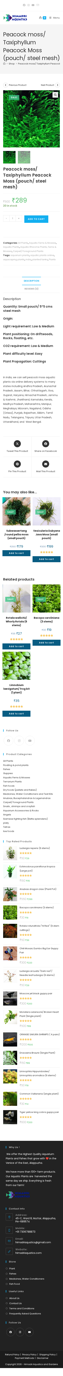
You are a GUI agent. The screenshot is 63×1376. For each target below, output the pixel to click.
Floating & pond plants (16, 765)
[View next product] (57, 85)
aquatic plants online (42, 255)
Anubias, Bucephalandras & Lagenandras (27, 798)
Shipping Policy (47, 1354)
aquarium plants (19, 255)
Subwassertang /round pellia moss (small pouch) (16, 534)
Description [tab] (31, 280)
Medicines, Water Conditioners (26, 1278)
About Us (14, 1298)
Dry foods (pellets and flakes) (20, 790)
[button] (55, 95)
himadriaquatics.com (28, 1253)
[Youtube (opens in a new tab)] (33, 5)
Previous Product (17, 85)
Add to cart (36, 219)
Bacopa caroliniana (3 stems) (46, 619)
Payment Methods (24, 1358)
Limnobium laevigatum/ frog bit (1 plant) (16, 688)
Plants (52, 259)
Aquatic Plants (11, 247)
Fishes (6, 769)
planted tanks (40, 259)
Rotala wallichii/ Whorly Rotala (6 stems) (16, 621)
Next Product (47, 85)
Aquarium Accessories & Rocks (21, 810)
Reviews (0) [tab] (31, 288)
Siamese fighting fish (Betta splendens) (25, 819)
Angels (7, 814)
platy (6, 823)
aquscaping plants (13, 259)
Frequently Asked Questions (25, 1313)
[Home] (4, 63)
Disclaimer (42, 1358)
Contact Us (15, 1303)
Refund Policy (12, 1354)
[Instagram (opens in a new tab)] (28, 5)
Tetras (6, 827)
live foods (8, 831)
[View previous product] (5, 85)
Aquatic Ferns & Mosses (42, 243)
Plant (12, 1268)
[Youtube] (30, 740)
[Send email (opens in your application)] (38, 5)
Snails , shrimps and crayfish (19, 806)
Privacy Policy (29, 1354)
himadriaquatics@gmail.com (33, 1242)
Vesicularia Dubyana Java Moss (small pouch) (46, 534)
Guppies (8, 773)
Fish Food (14, 1284)
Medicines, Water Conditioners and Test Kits (28, 794)
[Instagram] (19, 740)
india (28, 259)
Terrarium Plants (12, 781)
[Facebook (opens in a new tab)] (24, 5)
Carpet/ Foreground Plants (28, 251)
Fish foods (9, 785)
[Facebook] (8, 740)
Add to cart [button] (16, 553)
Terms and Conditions (21, 1308)
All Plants (23, 243)
